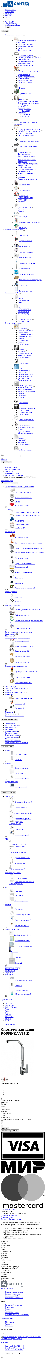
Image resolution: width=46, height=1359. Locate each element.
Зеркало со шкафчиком (26, 391)
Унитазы (22, 350)
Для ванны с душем (25, 336)
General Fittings (10, 1005)
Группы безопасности (26, 135)
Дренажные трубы (24, 167)
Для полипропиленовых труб (28, 101)
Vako (7, 1009)
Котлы (21, 298)
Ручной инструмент (25, 198)
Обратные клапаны (25, 82)
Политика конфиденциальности (17, 1315)
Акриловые (22, 442)
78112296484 (9, 21)
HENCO (8, 1021)
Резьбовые (22, 113)
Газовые (21, 302)
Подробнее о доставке (9, 1215)
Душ (21, 368)
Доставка (8, 15)
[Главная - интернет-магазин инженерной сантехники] (16, 6)
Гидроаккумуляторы (26, 274)
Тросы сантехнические (26, 173)
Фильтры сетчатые (25, 80)
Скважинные (23, 235)
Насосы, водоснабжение (14, 1292)
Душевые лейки (24, 370)
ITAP (7, 1013)
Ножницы (21, 201)
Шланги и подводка (26, 56)
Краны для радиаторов (26, 77)
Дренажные (23, 285)
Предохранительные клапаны (29, 131)
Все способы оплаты (8, 1209)
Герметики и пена (25, 93)
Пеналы (21, 393)
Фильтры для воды (26, 291)
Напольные (22, 351)
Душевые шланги (24, 380)
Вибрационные (24, 269)
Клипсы (21, 209)
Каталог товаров (7, 481)
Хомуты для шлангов (25, 65)
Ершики (21, 429)
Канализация (24, 152)
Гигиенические (23, 378)
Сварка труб (22, 200)
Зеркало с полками (25, 389)
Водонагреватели (25, 319)
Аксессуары (23, 425)
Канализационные (25, 257)
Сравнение (9, 1324)
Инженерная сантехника (14, 1298)
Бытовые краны (24, 78)
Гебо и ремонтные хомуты (28, 146)
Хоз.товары (23, 228)
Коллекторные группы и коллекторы (18, 632)
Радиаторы (23, 308)
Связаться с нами (7, 1217)
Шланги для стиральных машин (29, 57)
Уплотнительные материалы (29, 222)
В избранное (6, 1130)
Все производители (8, 1024)
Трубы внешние (24, 154)
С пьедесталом (23, 410)
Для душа (21, 338)
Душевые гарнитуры (25, 374)
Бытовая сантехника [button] (12, 323)
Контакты (8, 14)
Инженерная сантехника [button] (14, 35)
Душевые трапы (24, 171)
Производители (6, 1000)
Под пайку (26, 111)
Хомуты (21, 211)
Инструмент (23, 196)
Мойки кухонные (25, 450)
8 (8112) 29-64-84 (14, 1346)
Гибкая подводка (24, 59)
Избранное (9, 1326)
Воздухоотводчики (25, 133)
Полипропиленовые (25, 44)
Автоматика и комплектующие (30, 280)
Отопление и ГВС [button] (11, 293)
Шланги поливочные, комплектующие (26, 62)
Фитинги (22, 99)
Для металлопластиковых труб (29, 103)
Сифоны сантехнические (27, 169)
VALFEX (8, 1003)
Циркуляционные (25, 241)
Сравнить (15, 1130)
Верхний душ (23, 372)
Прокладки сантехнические (29, 141)
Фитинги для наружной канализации (26, 157)
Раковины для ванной (27, 408)
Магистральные (24, 246)
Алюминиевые (23, 312)
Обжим (25, 105)
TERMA (8, 1015)
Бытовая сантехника (12, 1294)
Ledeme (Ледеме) (11, 1007)
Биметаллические (24, 310)
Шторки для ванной (25, 433)
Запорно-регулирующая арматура (31, 71)
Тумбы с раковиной (25, 387)
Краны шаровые (24, 75)
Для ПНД (21, 107)
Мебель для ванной (26, 386)
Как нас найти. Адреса (13, 1305)
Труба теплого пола (25, 50)
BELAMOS (9, 1017)
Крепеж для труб (25, 207)
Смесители (23, 329)
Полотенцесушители (26, 420)
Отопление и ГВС (11, 1296)
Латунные (26, 114)
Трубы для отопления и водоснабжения (25, 41)
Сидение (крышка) (25, 353)
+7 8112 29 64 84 (11, 23)
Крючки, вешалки (24, 431)
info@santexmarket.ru (12, 25)
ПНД (20, 48)
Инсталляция (23, 363)
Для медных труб (24, 109)
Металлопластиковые (26, 46)
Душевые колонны (25, 376)
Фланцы (22, 88)
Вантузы (21, 175)
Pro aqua (8, 1019)
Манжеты (21, 177)
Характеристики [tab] (15, 1219)
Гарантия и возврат (12, 1313)
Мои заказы (9, 1322)
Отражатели (23, 403)
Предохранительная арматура (30, 129)
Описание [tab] (4, 1219)
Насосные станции (26, 252)
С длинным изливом (25, 334)
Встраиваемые (23, 340)
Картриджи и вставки (27, 263)
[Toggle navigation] (2, 6)
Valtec (7, 1011)
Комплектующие (24, 314)
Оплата (7, 17)
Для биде (21, 342)
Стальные (21, 440)
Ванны (21, 438)
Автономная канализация (27, 179)
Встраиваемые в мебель (26, 412)
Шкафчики (22, 395)
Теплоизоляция (24, 185)
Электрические (23, 300)
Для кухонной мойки (25, 330)
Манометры (23, 216)
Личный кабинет (7, 1318)
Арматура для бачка (25, 355)
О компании (9, 12)
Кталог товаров (10, 10)
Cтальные (25, 116)
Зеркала (21, 397)
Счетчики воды (24, 190)
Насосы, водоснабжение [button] (14, 230)
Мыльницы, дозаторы (26, 427)
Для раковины (23, 332)
